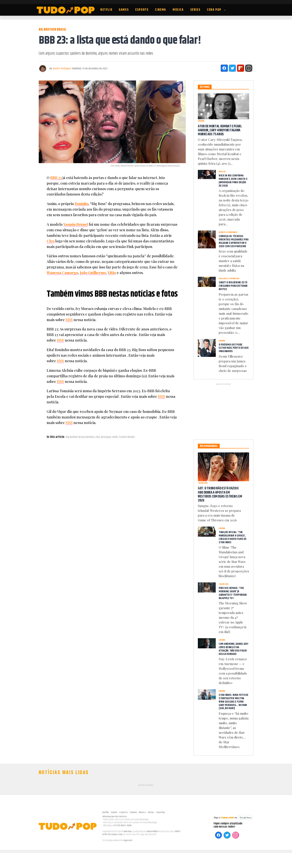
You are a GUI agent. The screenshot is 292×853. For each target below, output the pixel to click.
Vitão (112, 272)
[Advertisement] (223, 411)
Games (124, 9)
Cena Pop (214, 9)
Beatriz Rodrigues (62, 68)
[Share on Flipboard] (240, 68)
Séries (195, 9)
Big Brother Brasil (75, 437)
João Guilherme (93, 272)
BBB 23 (56, 177)
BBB (69, 319)
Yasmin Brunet (75, 224)
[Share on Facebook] (224, 68)
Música (178, 9)
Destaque (106, 437)
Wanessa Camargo (62, 272)
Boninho (81, 203)
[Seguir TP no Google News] (233, 820)
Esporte (141, 9)
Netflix (106, 9)
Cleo (50, 241)
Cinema (160, 9)
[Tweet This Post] (232, 68)
